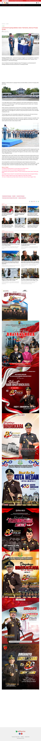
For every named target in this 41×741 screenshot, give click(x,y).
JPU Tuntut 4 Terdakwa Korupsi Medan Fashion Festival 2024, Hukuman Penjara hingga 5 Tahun (19, 176)
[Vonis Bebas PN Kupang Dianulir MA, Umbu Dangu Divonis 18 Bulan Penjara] (7, 209)
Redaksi (22, 736)
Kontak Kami (27, 736)
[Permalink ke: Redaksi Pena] (3, 31)
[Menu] (2, 3)
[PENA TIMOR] (6, 3)
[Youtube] (21, 734)
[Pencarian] (38, 3)
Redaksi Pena (6, 31)
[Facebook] (19, 734)
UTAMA (3, 26)
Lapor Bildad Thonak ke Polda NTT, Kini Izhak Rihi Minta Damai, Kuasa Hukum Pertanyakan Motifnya (20, 173)
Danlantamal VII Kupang (6, 196)
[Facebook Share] (30, 201)
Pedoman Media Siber (16, 736)
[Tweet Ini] (32, 201)
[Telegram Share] (36, 201)
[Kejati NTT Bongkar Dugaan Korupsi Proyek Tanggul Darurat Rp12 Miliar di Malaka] (20, 221)
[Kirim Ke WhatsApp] (38, 201)
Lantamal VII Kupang (20, 196)
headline (13, 196)
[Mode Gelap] (36, 3)
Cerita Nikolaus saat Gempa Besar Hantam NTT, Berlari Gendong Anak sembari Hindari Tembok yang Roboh (20, 172)
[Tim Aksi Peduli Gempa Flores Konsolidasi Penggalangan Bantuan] (20, 209)
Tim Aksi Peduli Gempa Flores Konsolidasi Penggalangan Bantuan (13, 169)
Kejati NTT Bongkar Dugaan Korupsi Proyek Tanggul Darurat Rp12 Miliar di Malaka (16, 175)
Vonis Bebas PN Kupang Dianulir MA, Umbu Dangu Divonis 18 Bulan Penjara (15, 168)
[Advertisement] (20, 13)
